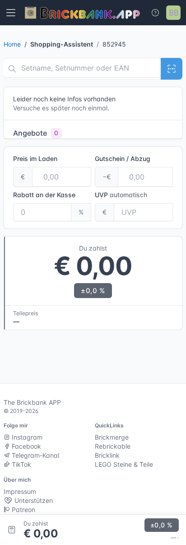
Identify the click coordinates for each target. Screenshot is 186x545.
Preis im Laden (35, 158)
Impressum (20, 491)
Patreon (22, 509)
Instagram (26, 437)
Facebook (25, 446)
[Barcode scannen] (171, 69)
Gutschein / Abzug (122, 158)
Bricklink (107, 455)
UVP (121, 195)
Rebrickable (112, 446)
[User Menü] (173, 13)
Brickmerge (112, 437)
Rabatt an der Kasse (44, 195)
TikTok (20, 464)
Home (12, 44)
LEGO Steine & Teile (124, 464)
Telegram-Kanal (34, 455)
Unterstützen (33, 500)
